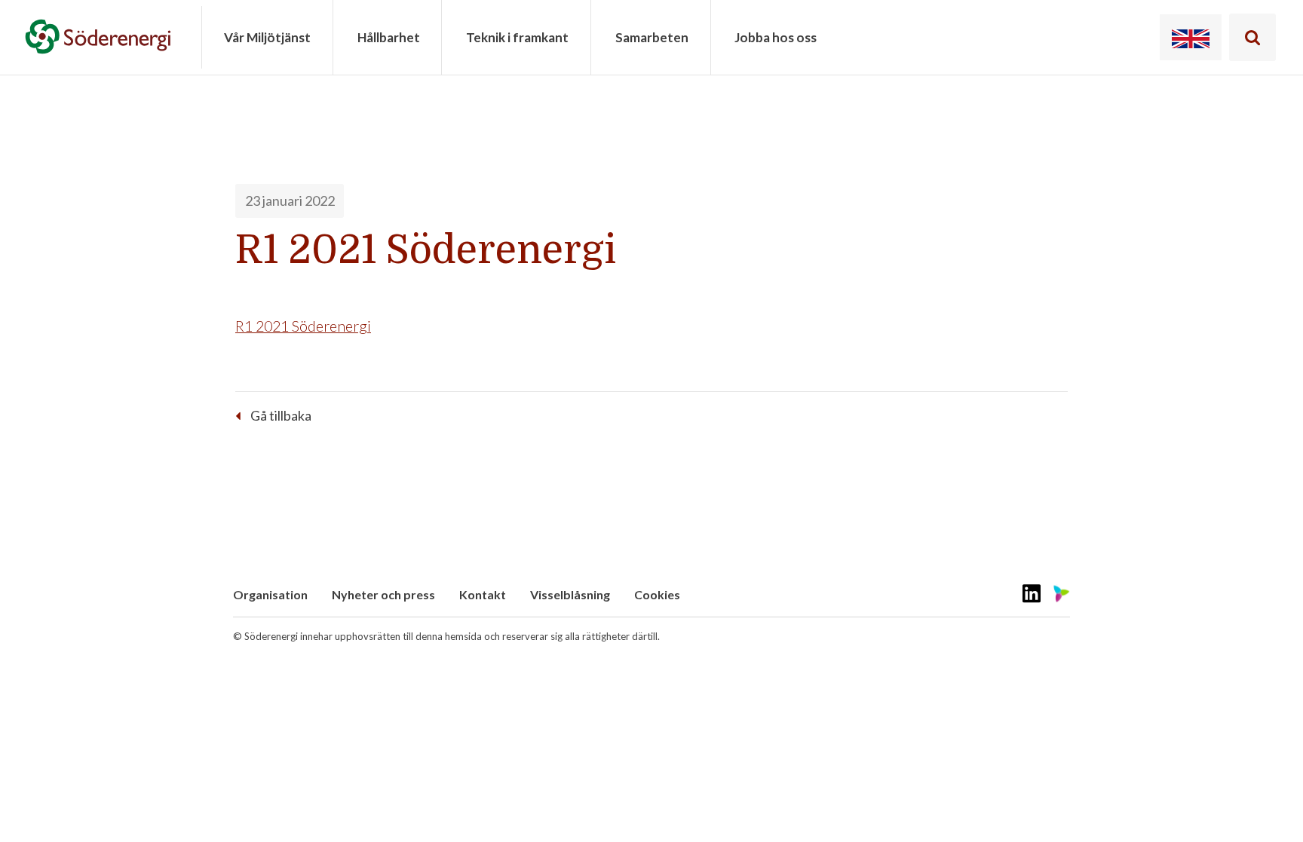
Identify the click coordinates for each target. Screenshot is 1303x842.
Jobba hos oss (775, 37)
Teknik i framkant (517, 37)
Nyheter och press (383, 594)
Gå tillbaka (280, 415)
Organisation (270, 594)
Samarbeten (651, 37)
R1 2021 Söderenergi (303, 326)
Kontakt (482, 594)
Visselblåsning (570, 594)
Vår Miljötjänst (267, 37)
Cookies (657, 594)
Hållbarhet (388, 37)
